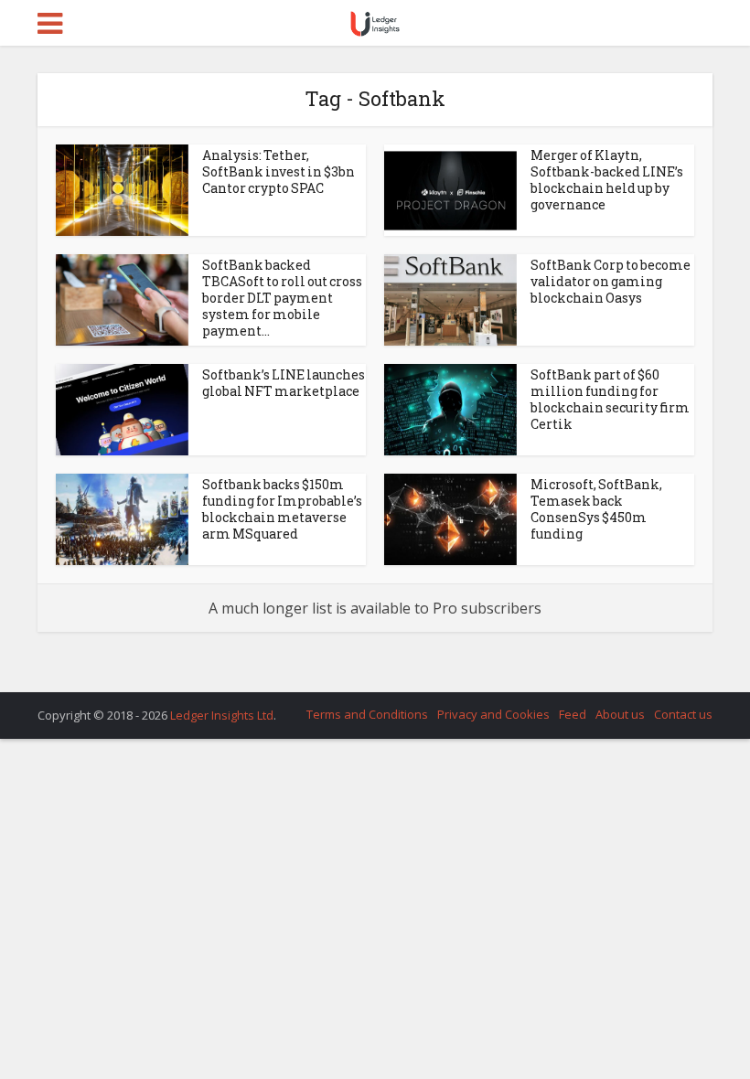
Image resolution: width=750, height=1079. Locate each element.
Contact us (683, 714)
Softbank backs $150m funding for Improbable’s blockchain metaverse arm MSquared (282, 508)
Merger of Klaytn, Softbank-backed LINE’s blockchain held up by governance (606, 179)
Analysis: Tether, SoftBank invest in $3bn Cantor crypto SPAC (278, 171)
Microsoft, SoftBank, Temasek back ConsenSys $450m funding (596, 508)
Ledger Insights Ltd (221, 715)
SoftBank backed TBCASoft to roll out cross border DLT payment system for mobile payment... (282, 297)
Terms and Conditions (367, 714)
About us (620, 714)
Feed (572, 714)
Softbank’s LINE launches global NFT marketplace (283, 383)
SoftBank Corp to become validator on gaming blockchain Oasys (610, 281)
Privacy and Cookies (493, 714)
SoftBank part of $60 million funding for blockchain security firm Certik (610, 399)
